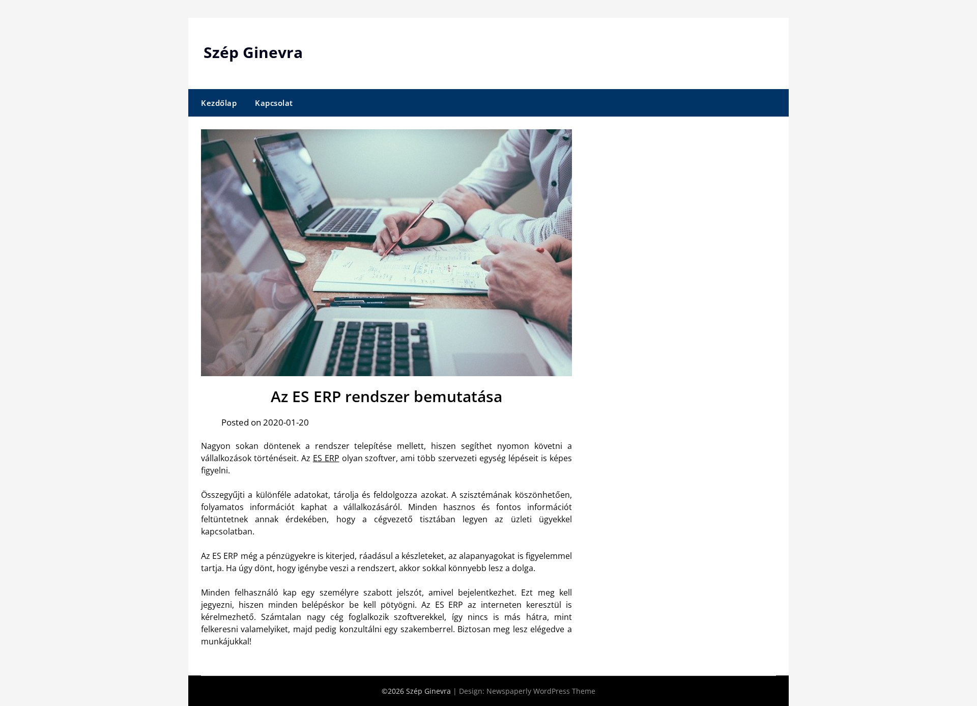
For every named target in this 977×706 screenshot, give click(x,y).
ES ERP (326, 458)
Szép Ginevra (253, 52)
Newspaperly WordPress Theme (540, 691)
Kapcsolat (274, 103)
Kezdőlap (219, 103)
